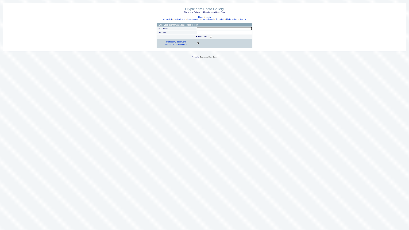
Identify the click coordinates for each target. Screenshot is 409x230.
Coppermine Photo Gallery (208, 57)
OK (198, 43)
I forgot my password (176, 42)
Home (201, 17)
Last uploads (179, 19)
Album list (167, 19)
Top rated (220, 19)
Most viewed (208, 19)
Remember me (203, 36)
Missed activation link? (176, 44)
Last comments (194, 19)
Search (242, 19)
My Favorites (231, 19)
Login (208, 17)
